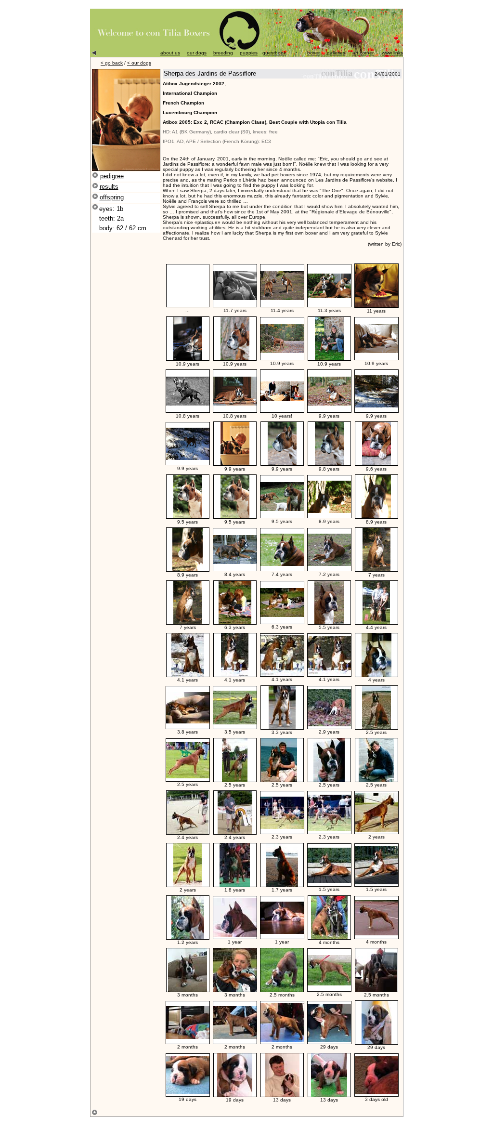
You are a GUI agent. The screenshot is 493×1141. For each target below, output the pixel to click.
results (109, 186)
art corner (363, 52)
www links (392, 52)
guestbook (274, 52)
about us (170, 52)
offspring (112, 197)
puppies (249, 52)
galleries (336, 52)
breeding (223, 52)
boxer (313, 52)
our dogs (197, 52)
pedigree (112, 176)
